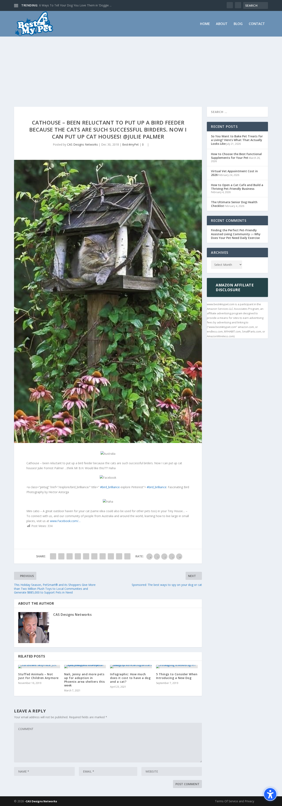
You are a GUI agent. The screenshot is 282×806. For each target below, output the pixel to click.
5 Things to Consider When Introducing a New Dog (177, 676)
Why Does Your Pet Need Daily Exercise (236, 236)
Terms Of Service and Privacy (234, 801)
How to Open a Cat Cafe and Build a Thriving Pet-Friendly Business (237, 187)
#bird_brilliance (110, 487)
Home (205, 24)
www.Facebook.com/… (65, 521)
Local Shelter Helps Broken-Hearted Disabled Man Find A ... (78, 5)
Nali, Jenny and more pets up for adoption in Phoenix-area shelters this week (84, 679)
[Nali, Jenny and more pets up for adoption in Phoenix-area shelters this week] (85, 666)
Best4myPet (130, 144)
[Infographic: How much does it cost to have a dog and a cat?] (131, 666)
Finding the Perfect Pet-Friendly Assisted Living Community (234, 232)
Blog (238, 24)
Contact (257, 24)
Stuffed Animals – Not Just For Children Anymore (38, 676)
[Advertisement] (141, 67)
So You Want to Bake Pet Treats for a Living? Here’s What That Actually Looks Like (237, 140)
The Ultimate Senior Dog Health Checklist (234, 204)
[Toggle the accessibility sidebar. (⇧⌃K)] (270, 794)
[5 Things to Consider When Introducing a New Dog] (177, 666)
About (221, 24)
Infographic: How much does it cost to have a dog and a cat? (130, 678)
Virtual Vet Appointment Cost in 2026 (234, 173)
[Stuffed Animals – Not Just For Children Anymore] (39, 666)
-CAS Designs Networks (41, 801)
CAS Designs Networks (82, 144)
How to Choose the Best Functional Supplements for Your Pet (236, 156)
